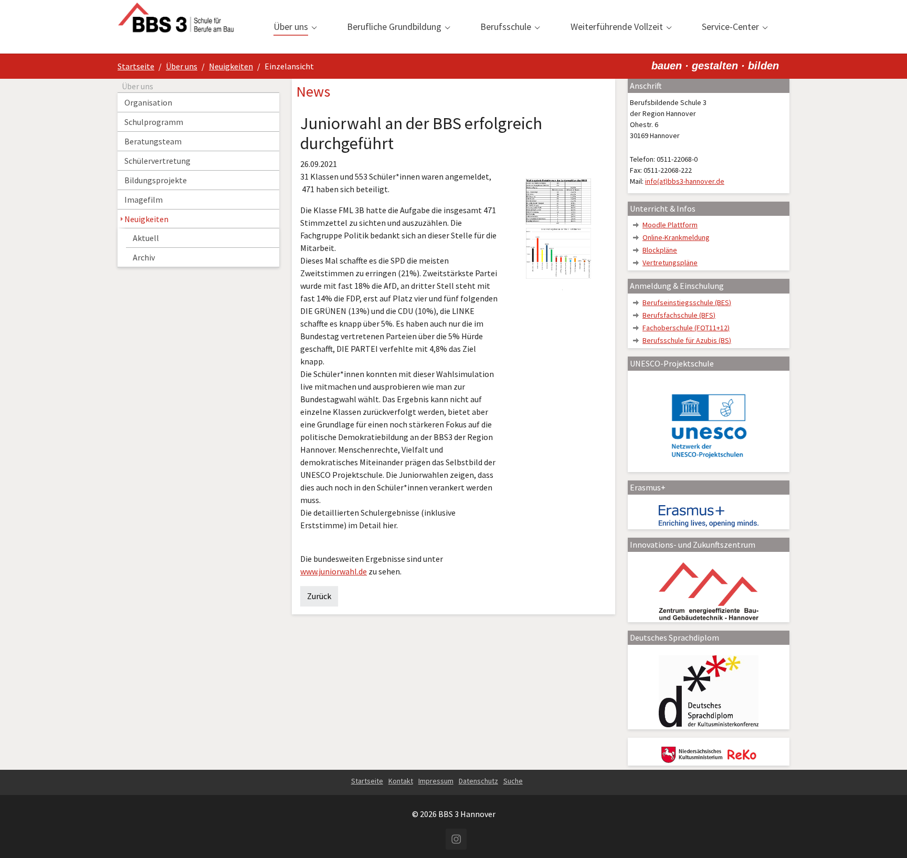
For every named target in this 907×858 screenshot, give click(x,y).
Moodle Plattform (670, 224)
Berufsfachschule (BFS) (678, 315)
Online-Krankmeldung (676, 237)
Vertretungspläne (670, 262)
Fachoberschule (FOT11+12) (686, 327)
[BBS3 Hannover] (176, 26)
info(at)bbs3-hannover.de (684, 181)
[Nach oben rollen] (884, 834)
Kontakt (400, 781)
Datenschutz (478, 781)
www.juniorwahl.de (333, 571)
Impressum (436, 781)
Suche (513, 781)
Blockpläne (659, 250)
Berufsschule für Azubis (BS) (686, 340)
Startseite (367, 781)
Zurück (319, 596)
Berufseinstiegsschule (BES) (686, 302)
